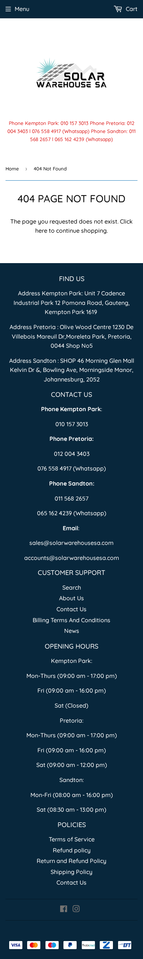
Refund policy (72, 850)
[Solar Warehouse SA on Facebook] (63, 909)
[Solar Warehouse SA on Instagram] (76, 909)
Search (71, 587)
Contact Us (71, 609)
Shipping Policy (71, 871)
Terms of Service (72, 839)
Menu (22, 8)
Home (12, 168)
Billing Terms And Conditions (71, 620)
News (71, 630)
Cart (131, 8)
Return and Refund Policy (71, 860)
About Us (71, 598)
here (41, 230)
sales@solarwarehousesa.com (71, 542)
